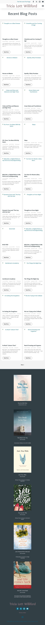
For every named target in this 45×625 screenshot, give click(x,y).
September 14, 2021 (34, 281)
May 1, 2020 (11, 347)
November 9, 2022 (34, 178)
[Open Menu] (43, 6)
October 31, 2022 (12, 214)
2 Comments (39, 75)
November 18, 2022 (12, 178)
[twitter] (36, 1)
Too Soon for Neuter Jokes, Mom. (32, 175)
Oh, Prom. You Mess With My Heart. (10, 141)
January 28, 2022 (12, 246)
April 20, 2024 (11, 144)
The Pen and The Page (23, 1)
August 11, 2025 (12, 75)
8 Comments (19, 281)
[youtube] (43, 1)
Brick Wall (5, 244)
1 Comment (39, 43)
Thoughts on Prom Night (31, 210)
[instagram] (39, 1)
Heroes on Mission (7, 73)
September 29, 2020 (12, 313)
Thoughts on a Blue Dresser (10, 39)
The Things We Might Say (31, 279)
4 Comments (18, 246)
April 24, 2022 (33, 212)
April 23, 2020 (33, 347)
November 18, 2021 (34, 248)
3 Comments (18, 214)
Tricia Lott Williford (5, 41)
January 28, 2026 (34, 43)
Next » (22, 364)
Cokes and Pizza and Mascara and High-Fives (10, 107)
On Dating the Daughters (9, 311)
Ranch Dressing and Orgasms (32, 345)
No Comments (18, 41)
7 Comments (39, 212)
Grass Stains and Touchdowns (32, 106)
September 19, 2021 (12, 281)
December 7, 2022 (34, 142)
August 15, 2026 (12, 41)
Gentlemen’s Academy (8, 279)
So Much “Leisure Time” (9, 345)
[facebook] (33, 1)
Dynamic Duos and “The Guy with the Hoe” (10, 211)
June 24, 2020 (33, 313)
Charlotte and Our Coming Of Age (32, 40)
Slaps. (26, 140)
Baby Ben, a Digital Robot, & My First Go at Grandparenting (11, 175)
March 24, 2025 (33, 75)
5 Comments (39, 313)
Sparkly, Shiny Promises (31, 73)
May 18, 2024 (33, 108)
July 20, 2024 (11, 110)
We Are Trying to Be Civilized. (32, 311)
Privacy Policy (22, 612)
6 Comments (19, 313)
